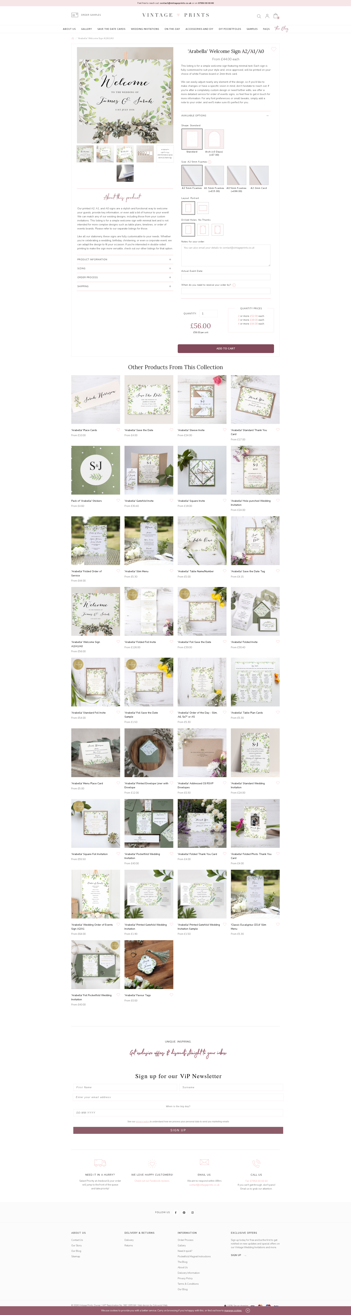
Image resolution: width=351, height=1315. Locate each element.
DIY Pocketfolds (230, 29)
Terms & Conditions (188, 1284)
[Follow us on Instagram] (192, 1212)
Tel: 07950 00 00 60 (256, 1181)
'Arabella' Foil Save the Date (194, 642)
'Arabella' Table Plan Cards (247, 712)
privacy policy (143, 1121)
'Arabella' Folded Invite (244, 642)
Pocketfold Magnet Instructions (194, 1256)
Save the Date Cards (111, 29)
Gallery (86, 29)
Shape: (185, 125)
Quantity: (190, 313)
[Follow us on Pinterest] (184, 1212)
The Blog (282, 29)
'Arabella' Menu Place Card (87, 783)
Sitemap (75, 1256)
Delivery (129, 1240)
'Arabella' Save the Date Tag (248, 571)
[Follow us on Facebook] (176, 1212)
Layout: (185, 198)
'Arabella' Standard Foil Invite (88, 712)
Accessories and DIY (199, 29)
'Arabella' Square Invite (191, 501)
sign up (236, 1255)
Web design (143, 1305)
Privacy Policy (185, 1278)
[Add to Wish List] (273, 49)
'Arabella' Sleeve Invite (191, 430)
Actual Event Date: (192, 271)
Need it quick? (185, 1251)
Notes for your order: (193, 241)
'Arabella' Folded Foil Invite (140, 642)
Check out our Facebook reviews (152, 1181)
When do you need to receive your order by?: (206, 284)
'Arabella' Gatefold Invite (139, 501)
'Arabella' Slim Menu (136, 571)
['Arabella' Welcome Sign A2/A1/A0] (85, 154)
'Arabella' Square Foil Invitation (89, 854)
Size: (184, 161)
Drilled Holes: (189, 219)
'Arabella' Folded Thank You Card (197, 854)
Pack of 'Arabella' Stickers (86, 501)
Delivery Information (189, 1273)
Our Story (76, 1245)
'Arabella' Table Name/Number (196, 571)
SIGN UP (178, 1130)
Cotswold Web (160, 1305)
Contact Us (77, 1240)
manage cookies (233, 1310)
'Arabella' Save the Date (138, 430)
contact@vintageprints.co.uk (204, 1185)
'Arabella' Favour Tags (137, 995)
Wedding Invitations (145, 29)
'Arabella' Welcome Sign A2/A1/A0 (96, 38)
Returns (128, 1245)
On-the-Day (172, 29)
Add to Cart (225, 348)
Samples (252, 29)
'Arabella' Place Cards (84, 430)
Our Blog (76, 1251)
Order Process (185, 1240)
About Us (69, 29)
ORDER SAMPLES (91, 15)
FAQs (266, 29)
